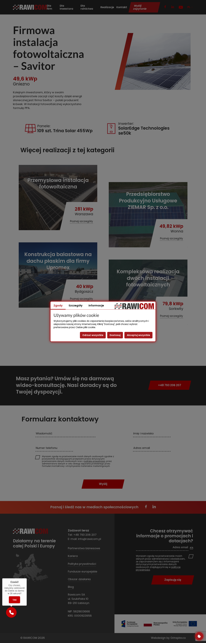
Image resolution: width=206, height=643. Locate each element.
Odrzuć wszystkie (92, 335)
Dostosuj (115, 335)
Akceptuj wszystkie (138, 335)
